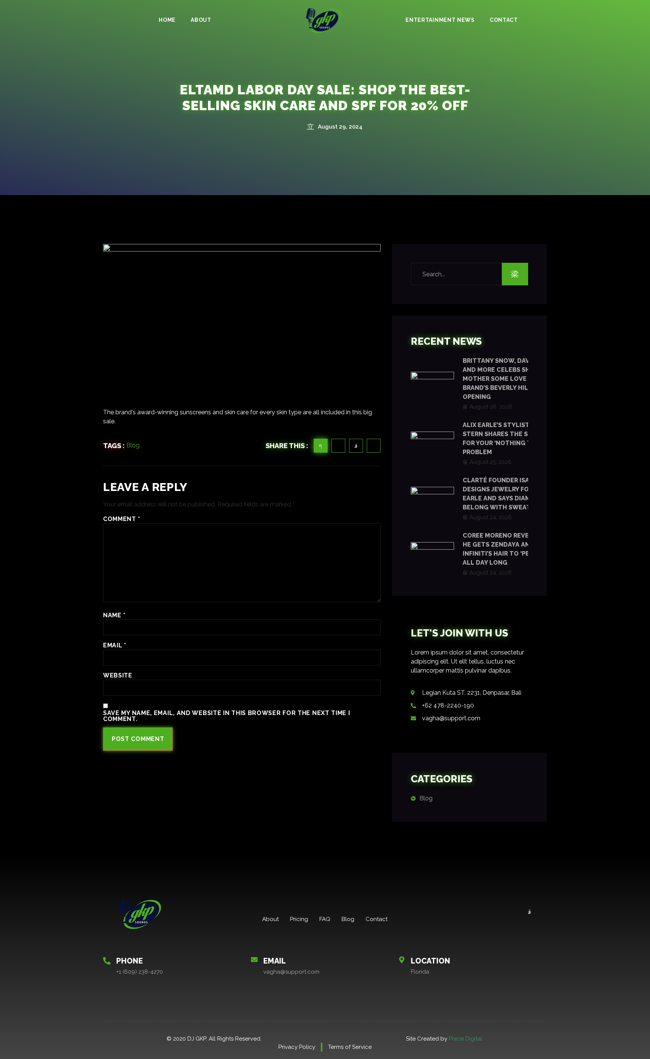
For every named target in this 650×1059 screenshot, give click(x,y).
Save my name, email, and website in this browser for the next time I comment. (226, 716)
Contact (504, 20)
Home (167, 20)
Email (114, 645)
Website (117, 676)
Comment (121, 519)
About (201, 20)
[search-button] (515, 274)
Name (114, 615)
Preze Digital (465, 1038)
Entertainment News (440, 20)
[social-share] (321, 446)
